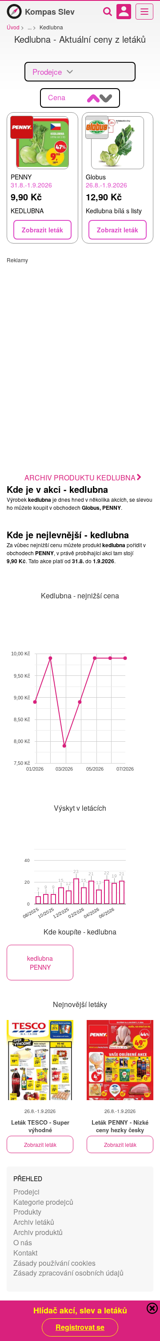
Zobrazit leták (40, 1144)
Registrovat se (80, 1327)
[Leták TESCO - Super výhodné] (40, 1060)
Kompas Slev (50, 11)
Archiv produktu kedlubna (80, 477)
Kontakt (25, 1253)
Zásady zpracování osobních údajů (68, 1273)
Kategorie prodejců (43, 1202)
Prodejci (26, 1192)
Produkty (27, 1212)
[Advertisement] (80, 344)
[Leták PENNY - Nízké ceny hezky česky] (120, 1060)
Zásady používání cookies (54, 1263)
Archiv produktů (38, 1232)
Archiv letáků (33, 1222)
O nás (22, 1242)
